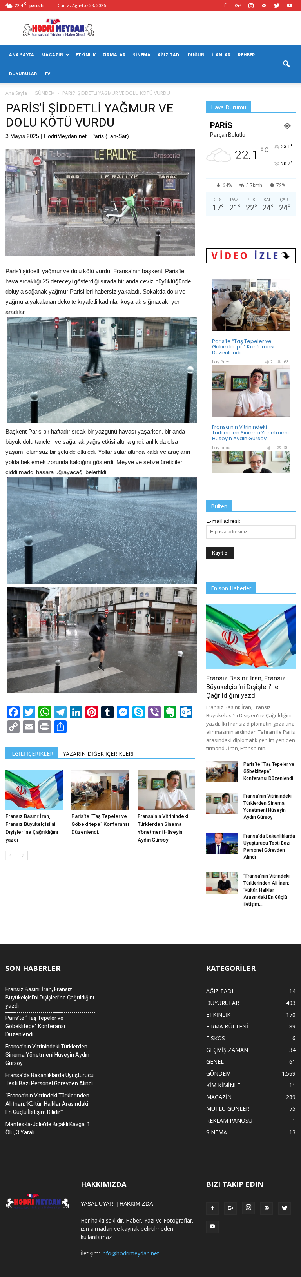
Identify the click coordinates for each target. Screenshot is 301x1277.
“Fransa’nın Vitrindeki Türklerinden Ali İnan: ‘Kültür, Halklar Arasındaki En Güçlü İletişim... (266, 890)
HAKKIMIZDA (136, 1204)
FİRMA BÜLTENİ (227, 1026)
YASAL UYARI (98, 1204)
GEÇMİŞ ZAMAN (227, 1050)
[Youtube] (290, 5)
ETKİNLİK (86, 55)
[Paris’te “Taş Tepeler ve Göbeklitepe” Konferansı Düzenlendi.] (100, 789)
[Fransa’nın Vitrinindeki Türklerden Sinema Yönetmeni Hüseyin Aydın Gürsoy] (166, 789)
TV (47, 73)
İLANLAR (221, 55)
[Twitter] (277, 5)
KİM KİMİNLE (223, 1085)
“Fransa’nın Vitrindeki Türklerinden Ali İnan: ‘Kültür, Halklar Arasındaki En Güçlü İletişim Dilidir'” (47, 1103)
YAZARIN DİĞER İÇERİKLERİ (98, 753)
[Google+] (238, 5)
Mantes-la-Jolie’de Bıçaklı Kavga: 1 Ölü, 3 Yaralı (47, 1128)
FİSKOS (215, 1038)
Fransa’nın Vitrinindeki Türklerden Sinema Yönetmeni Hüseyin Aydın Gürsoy (47, 1054)
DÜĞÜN (196, 55)
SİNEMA (141, 55)
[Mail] (264, 5)
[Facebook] (225, 5)
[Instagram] (251, 5)
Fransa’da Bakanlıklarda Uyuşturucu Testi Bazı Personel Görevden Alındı (49, 1079)
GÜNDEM (218, 1073)
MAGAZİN (52, 55)
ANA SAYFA (21, 55)
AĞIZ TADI (169, 55)
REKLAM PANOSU (229, 1120)
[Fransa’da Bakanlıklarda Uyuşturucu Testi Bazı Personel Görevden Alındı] (222, 843)
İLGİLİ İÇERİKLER (31, 753)
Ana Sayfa (16, 93)
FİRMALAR (114, 55)
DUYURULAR (23, 73)
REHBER (246, 55)
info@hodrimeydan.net (130, 1253)
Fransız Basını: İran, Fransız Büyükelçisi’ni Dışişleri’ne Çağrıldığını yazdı (246, 686)
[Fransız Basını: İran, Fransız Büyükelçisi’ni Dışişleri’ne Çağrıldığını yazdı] (34, 789)
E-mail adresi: (223, 521)
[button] (286, 64)
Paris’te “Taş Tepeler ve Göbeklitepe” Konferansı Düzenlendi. (100, 824)
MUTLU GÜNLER (227, 1108)
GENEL (215, 1061)
